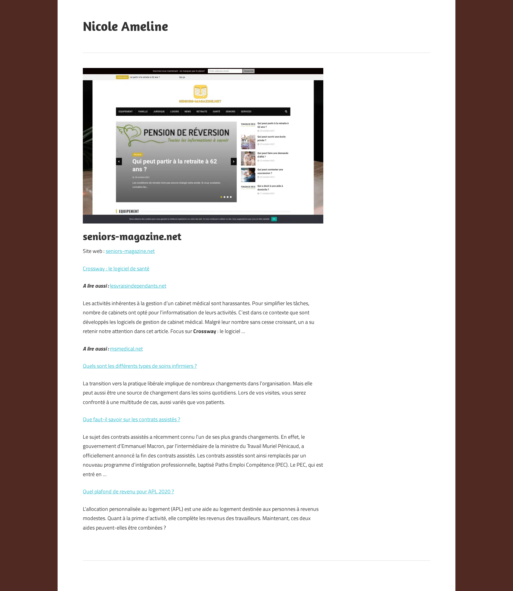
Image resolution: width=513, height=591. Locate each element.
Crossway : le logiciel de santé (116, 268)
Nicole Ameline (125, 26)
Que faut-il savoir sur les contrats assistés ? (131, 419)
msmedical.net (126, 349)
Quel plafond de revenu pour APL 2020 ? (128, 491)
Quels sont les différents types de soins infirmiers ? (140, 366)
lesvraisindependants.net (138, 286)
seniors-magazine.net (130, 251)
